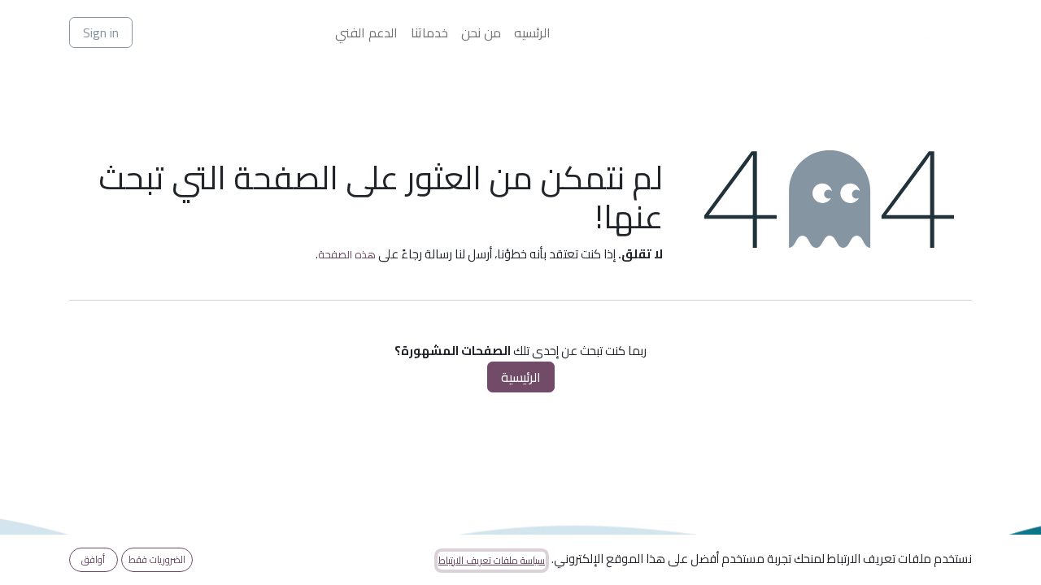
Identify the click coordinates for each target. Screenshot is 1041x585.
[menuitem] (532, 32)
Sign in (101, 32)
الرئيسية (521, 377)
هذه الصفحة (347, 254)
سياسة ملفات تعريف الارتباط (491, 561)
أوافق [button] (93, 559)
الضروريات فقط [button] (156, 559)
